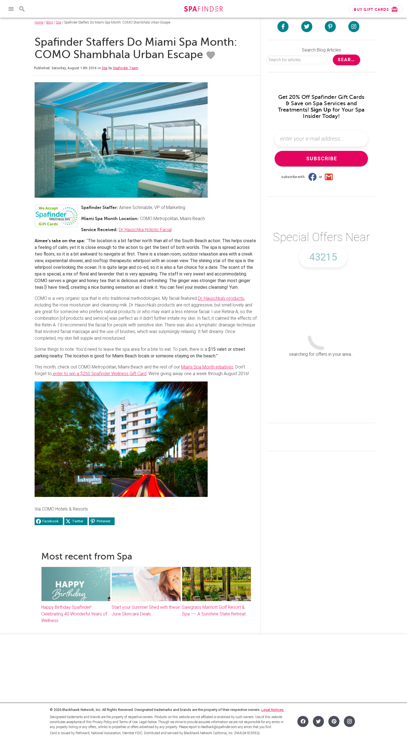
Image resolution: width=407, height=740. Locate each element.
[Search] (22, 9)
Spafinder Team (125, 68)
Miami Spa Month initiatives (207, 367)
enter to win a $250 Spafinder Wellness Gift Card (99, 373)
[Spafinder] (203, 9)
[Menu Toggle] (11, 9)
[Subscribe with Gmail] (328, 176)
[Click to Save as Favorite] (211, 55)
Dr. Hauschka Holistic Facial (145, 229)
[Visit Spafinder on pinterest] (330, 26)
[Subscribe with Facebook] (312, 176)
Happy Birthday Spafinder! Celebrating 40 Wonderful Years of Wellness (74, 614)
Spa (58, 22)
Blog (49, 22)
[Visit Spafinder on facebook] (282, 26)
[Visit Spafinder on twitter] (306, 26)
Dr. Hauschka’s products (221, 298)
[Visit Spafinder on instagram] (353, 26)
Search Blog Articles (321, 50)
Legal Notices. (272, 710)
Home (39, 22)
